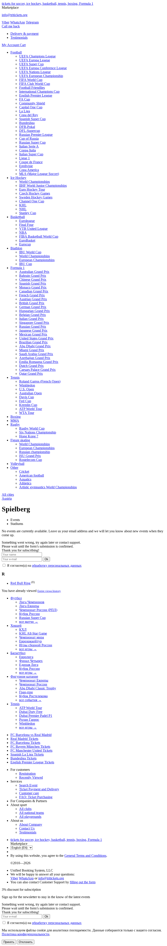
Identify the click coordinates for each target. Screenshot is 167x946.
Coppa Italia (27, 150)
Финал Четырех (31, 661)
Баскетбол (17, 653)
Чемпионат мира (31, 637)
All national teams (31, 813)
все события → (30, 700)
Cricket (24, 471)
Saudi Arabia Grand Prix (36, 354)
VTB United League (33, 228)
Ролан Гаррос (29, 719)
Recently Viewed (31, 777)
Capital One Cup (30, 107)
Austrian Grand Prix (33, 299)
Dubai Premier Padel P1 (35, 715)
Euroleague (27, 221)
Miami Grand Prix (31, 350)
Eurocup (25, 244)
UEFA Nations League (35, 72)
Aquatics (25, 479)
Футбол (16, 598)
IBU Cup (25, 264)
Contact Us (27, 828)
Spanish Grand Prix (32, 283)
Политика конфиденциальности (25, 934)
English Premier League (35, 95)
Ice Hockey (18, 178)
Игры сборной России (35, 645)
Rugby (15, 424)
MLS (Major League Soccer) (39, 174)
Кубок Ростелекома (33, 696)
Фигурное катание (24, 676)
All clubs (25, 809)
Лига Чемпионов (31, 602)
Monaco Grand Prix (33, 287)
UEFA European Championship (41, 76)
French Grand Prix (32, 295)
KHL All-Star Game (33, 633)
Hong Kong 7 (28, 436)
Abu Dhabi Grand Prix (35, 346)
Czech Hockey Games (34, 193)
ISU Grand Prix (30, 456)
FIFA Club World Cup (34, 84)
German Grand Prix (32, 307)
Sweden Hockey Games (35, 197)
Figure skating (20, 440)
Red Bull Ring (20, 583)
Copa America (29, 170)
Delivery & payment (24, 33)
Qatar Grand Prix (31, 373)
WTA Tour (26, 413)
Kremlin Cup (28, 405)
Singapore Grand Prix (34, 322)
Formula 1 (17, 268)
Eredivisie (26, 166)
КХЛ (23, 629)
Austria (7, 498)
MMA (14, 420)
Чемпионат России (33, 684)
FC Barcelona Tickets (25, 742)
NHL (23, 209)
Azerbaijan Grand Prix (34, 358)
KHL (23, 205)
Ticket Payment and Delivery (39, 789)
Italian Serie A (29, 146)
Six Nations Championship (37, 432)
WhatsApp (17, 22)
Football (16, 52)
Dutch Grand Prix (31, 366)
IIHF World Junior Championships (43, 185)
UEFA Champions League (37, 56)
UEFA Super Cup (31, 64)
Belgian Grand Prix (32, 315)
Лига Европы (29, 606)
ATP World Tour (30, 409)
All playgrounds (30, 816)
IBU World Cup (30, 252)
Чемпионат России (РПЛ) (38, 610)
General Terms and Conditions (85, 855)
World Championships (34, 181)
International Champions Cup (39, 91)
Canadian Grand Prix (33, 291)
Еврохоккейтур (30, 641)
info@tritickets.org (14, 15)
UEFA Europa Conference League (43, 68)
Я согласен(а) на (44, 565)
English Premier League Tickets (32, 762)
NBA (23, 232)
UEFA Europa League (34, 60)
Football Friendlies (32, 87)
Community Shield (32, 103)
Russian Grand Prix (32, 326)
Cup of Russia (29, 138)
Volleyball (17, 463)
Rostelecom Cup (30, 460)
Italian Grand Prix (31, 319)
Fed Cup (25, 401)
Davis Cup (26, 397)
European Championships (37, 260)
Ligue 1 (24, 158)
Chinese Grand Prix (32, 279)
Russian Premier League (36, 134)
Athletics (25, 483)
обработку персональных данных (57, 565)
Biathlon (16, 248)
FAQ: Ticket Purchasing (35, 797)
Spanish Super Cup (32, 119)
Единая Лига (28, 665)
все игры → (28, 649)
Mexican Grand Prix (33, 334)
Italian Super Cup (31, 154)
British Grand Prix (31, 303)
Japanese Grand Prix (33, 330)
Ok (46, 559)
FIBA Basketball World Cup (38, 236)
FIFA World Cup (30, 80)
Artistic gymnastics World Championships (48, 487)
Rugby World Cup (32, 428)
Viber (5, 22)
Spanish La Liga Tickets (27, 754)
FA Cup (24, 99)
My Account (11, 45)
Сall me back (11, 26)
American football (31, 475)
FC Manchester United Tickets (31, 750)
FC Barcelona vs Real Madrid (31, 735)
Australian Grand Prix (34, 272)
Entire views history (49, 591)
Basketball (17, 217)
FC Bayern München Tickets (30, 746)
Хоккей (16, 625)
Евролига (26, 657)
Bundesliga (27, 123)
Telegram (32, 22)
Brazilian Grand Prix (33, 342)
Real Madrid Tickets (24, 739)
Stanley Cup (27, 213)
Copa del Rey (28, 115)
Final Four (26, 225)
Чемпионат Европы (33, 680)
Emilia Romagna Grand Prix (38, 362)
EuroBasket (27, 240)
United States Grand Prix (36, 338)
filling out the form (82, 882)
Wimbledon (27, 385)
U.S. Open (26, 389)
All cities (8, 494)
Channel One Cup (31, 201)
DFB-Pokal (27, 127)
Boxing (15, 416)
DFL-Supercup (29, 131)
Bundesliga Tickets (23, 758)
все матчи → (28, 621)
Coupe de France (31, 162)
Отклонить (26, 942)
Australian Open (30, 393)
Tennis (15, 377)
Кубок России (29, 614)
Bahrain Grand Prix (32, 275)
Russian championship (34, 452)
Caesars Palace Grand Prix (37, 369)
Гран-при (26, 692)
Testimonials (19, 37)
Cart (23, 45)
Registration (27, 773)
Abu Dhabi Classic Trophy (37, 688)
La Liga (24, 111)
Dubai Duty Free (30, 712)
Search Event (28, 785)
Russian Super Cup (32, 142)
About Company (30, 824)
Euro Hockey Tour (32, 189)
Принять (8, 942)
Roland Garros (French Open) (39, 381)
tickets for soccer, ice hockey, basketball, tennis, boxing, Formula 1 (47, 3)
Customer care (29, 793)
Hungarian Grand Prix (34, 311)
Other (14, 467)
